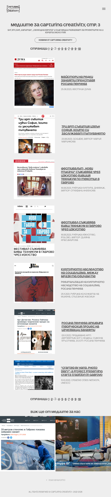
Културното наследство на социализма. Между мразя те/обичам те (82, 273)
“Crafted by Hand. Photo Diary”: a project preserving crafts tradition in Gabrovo (82, 371)
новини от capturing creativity (55, 40)
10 (79, 48)
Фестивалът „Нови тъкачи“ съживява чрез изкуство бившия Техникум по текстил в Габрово (80, 175)
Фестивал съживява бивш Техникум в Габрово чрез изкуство (81, 226)
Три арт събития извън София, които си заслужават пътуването (83, 130)
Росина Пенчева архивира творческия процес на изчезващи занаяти (82, 326)
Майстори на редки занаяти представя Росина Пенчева (78, 80)
